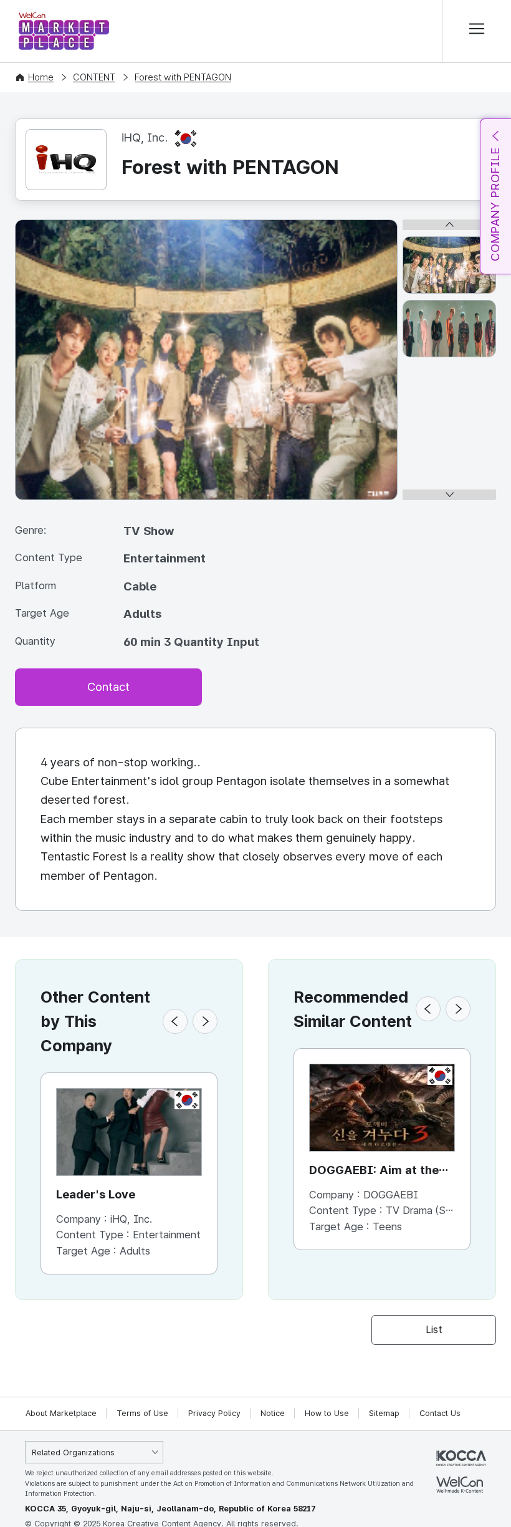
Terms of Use (142, 1413)
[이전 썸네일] (449, 224)
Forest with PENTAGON (183, 77)
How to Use (327, 1413)
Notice (272, 1413)
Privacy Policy (214, 1413)
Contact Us (440, 1413)
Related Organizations (73, 1452)
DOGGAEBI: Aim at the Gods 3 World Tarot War (377, 1171)
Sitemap (384, 1413)
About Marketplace (61, 1413)
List (434, 1329)
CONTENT (94, 77)
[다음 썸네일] (449, 494)
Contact (108, 687)
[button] (175, 1021)
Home (41, 77)
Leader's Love (95, 1194)
